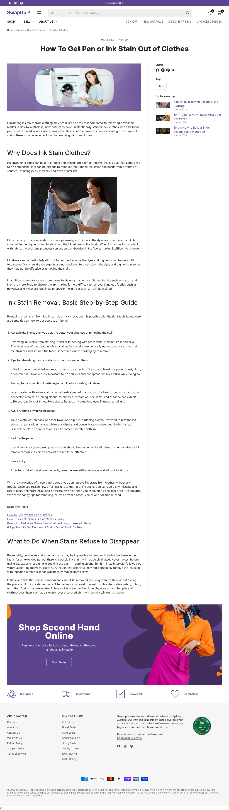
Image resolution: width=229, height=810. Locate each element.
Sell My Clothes (70, 748)
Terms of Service (16, 753)
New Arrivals (153, 21)
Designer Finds (179, 21)
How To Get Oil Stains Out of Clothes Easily (35, 519)
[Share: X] (163, 70)
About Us (12, 727)
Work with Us (14, 737)
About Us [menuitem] (46, 21)
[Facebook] (10, 3)
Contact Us (13, 732)
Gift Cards (68, 722)
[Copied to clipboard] (173, 70)
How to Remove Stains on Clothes (29, 515)
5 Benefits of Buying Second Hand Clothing (196, 103)
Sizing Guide (69, 743)
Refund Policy (15, 743)
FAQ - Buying (69, 753)
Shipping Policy (15, 748)
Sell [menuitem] (27, 21)
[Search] (187, 13)
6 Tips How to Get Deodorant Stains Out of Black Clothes (45, 527)
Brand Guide (69, 727)
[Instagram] (16, 3)
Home (10, 30)
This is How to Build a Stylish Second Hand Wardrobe (192, 129)
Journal (20, 30)
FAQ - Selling (69, 758)
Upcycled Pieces (209, 21)
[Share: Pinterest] (168, 70)
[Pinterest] (21, 3)
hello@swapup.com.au (129, 737)
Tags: (159, 79)
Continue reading (165, 96)
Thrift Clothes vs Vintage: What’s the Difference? (197, 116)
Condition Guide (71, 737)
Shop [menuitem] (11, 21)
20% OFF (131, 21)
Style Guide (68, 732)
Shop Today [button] (59, 662)
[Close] (1, 807)
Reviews (11, 722)
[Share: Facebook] (158, 70)
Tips (161, 86)
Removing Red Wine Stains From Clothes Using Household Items (49, 523)
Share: (159, 64)
